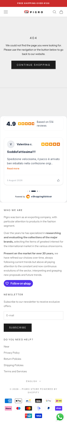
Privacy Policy (12, 352)
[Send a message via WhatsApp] (60, 417)
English (31, 381)
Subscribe (17, 327)
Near (6, 346)
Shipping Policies (13, 365)
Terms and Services (15, 371)
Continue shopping (33, 64)
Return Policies (12, 359)
